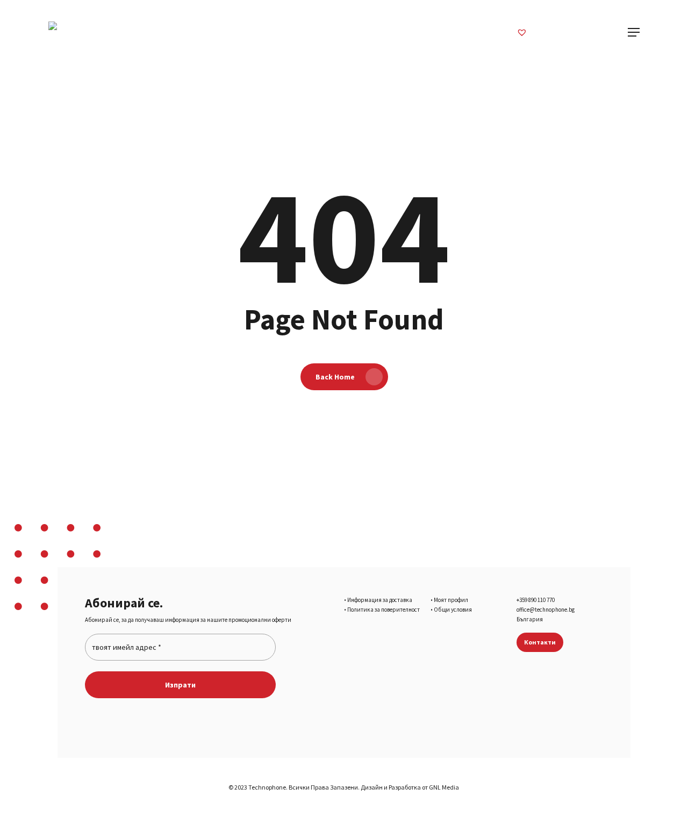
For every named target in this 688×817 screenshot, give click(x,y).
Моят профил (451, 600)
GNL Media (444, 787)
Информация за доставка (379, 600)
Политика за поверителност (383, 609)
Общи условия (453, 609)
